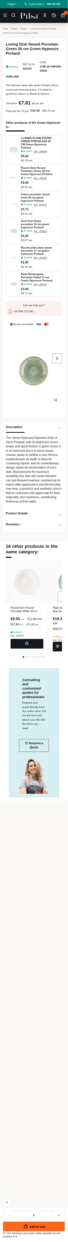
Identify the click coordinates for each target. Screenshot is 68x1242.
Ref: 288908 (40, 151)
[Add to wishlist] (7, 1202)
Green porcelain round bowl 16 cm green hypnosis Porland (35, 197)
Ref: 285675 (17, 635)
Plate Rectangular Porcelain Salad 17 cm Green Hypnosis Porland (36, 277)
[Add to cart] (27, 644)
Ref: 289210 (40, 284)
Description (14, 427)
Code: (43, 62)
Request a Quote (36, 745)
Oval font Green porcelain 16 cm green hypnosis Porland (35, 224)
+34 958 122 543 (23, 311)
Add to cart (37, 1226)
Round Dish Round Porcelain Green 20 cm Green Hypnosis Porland (36, 171)
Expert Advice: (44, 4)
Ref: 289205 (40, 178)
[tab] (34, 429)
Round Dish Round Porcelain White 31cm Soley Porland (24, 611)
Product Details (17, 513)
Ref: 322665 (59, 640)
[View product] (58, 646)
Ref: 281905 (40, 231)
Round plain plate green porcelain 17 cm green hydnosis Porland (36, 251)
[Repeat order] (54, 15)
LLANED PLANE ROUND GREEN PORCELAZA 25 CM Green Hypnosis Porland (36, 142)
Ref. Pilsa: (29, 64)
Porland (12, 76)
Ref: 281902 (40, 257)
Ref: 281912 (40, 204)
